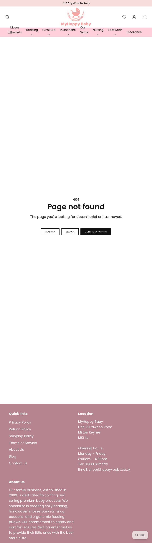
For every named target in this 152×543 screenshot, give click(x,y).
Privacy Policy (20, 422)
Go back (50, 231)
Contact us (18, 463)
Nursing (98, 30)
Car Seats (84, 29)
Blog (12, 456)
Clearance (134, 32)
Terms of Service (23, 443)
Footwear (115, 30)
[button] (10, 32)
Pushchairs (68, 30)
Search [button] (70, 231)
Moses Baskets (16, 29)
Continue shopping (96, 231)
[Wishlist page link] (124, 17)
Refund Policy (20, 429)
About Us (16, 449)
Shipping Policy (21, 436)
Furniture (48, 30)
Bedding (32, 30)
